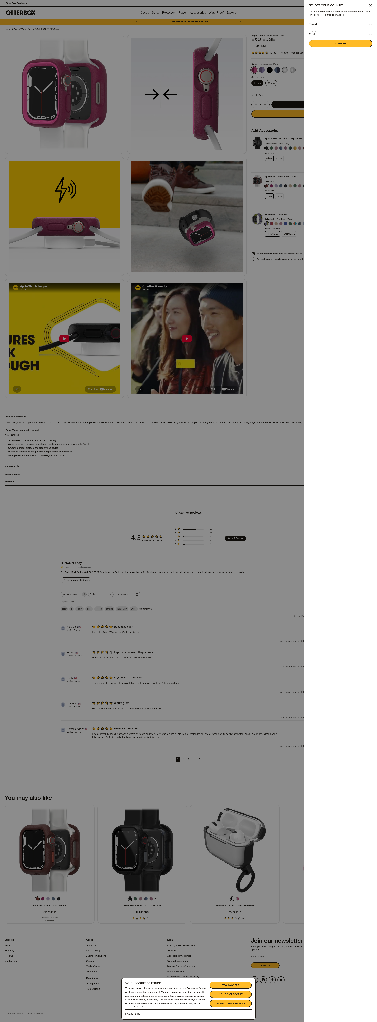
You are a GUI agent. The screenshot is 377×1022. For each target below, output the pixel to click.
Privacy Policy (132, 1013)
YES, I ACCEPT (230, 985)
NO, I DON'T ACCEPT (231, 994)
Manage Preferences (230, 1003)
